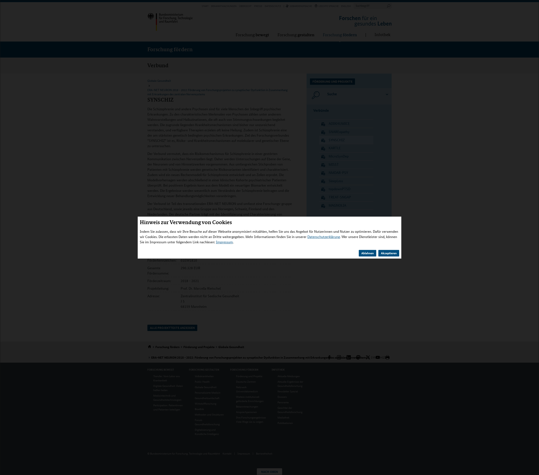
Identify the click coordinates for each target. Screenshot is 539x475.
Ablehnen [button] (367, 253)
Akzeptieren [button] (389, 253)
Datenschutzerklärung (323, 236)
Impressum (224, 242)
